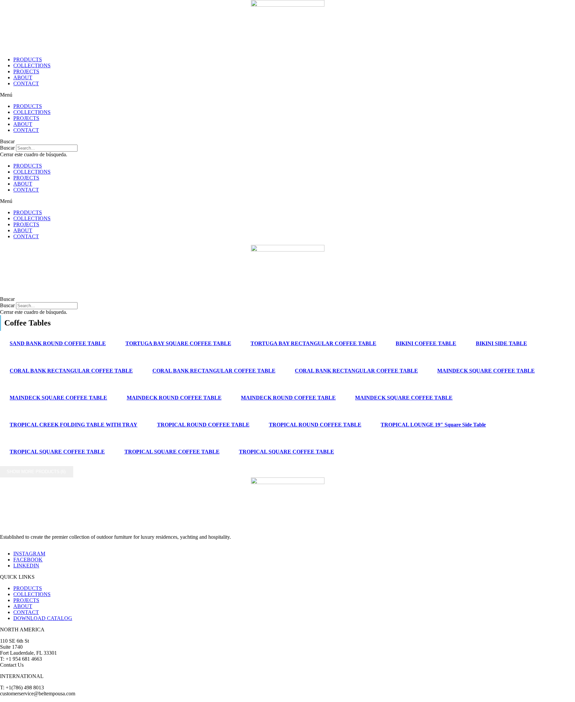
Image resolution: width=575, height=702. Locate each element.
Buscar (7, 148)
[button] (287, 95)
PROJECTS (26, 71)
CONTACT (26, 83)
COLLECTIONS (32, 65)
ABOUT (22, 77)
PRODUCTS (27, 59)
